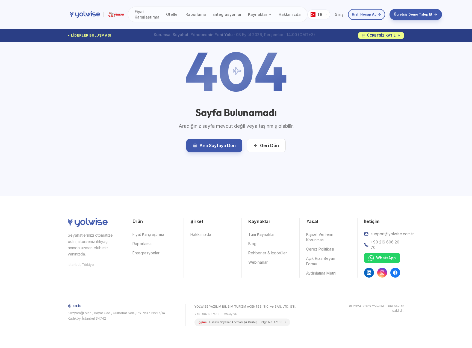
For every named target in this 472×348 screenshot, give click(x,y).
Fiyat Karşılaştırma (147, 14)
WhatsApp (386, 257)
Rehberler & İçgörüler (267, 253)
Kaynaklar (257, 14)
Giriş (339, 14)
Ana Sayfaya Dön (217, 145)
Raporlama (195, 14)
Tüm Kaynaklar (261, 234)
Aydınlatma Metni (321, 273)
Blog (252, 243)
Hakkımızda (290, 14)
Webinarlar (258, 262)
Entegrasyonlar (227, 14)
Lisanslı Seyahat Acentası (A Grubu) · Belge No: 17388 (245, 322)
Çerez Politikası (320, 249)
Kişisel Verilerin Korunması (319, 237)
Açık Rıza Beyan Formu (320, 261)
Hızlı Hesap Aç (364, 14)
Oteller (172, 14)
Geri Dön (269, 145)
